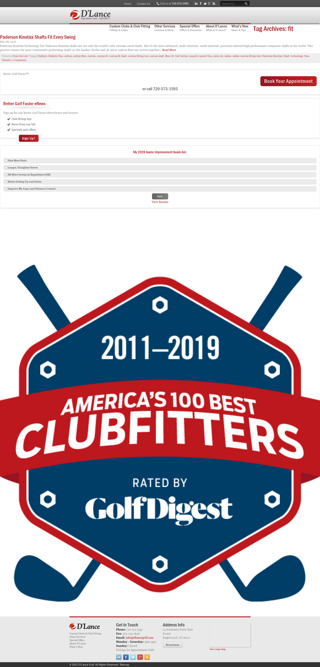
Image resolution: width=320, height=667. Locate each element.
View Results (160, 202)
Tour (306, 56)
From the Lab (20, 56)
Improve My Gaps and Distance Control (31, 189)
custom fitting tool (138, 56)
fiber (167, 56)
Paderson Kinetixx (272, 56)
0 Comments (19, 60)
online (227, 56)
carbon (68, 56)
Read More (169, 50)
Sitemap (124, 664)
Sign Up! (28, 138)
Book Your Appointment (288, 81)
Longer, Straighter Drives (23, 167)
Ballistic (42, 56)
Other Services (77, 637)
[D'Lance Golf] (90, 626)
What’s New (76, 647)
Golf (177, 56)
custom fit (102, 56)
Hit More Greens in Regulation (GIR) (29, 174)
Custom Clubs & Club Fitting (85, 633)
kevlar (184, 56)
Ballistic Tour (56, 56)
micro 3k (218, 56)
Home (127, 3)
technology (297, 56)
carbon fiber (79, 56)
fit (172, 56)
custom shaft (157, 56)
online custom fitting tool (247, 56)
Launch (193, 56)
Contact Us (143, 3)
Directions (172, 645)
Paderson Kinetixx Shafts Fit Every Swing (37, 37)
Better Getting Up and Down (24, 182)
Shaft (286, 56)
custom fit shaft (118, 56)
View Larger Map (217, 649)
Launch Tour (205, 56)
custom (92, 56)
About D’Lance (77, 643)
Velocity (6, 60)
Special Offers (77, 640)
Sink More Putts (17, 160)
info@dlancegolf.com (139, 637)
